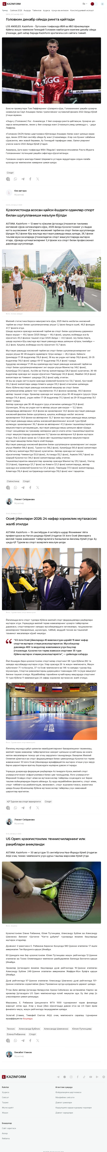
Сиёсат (5, 1097)
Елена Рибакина (16, 1034)
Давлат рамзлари (63, 1102)
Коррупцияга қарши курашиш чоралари (73, 1107)
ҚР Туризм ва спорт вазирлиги (24, 801)
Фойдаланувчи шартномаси (68, 1092)
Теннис (11, 1029)
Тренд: (5, 10)
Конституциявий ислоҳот (82, 10)
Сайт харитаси (9, 1128)
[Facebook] (30, 179)
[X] (38, 179)
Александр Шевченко (56, 1029)
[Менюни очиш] (102, 4)
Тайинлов (36, 10)
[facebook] (77, 1077)
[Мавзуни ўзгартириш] (94, 4)
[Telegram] (23, 179)
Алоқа (5, 1133)
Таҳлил (5, 1102)
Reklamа (6, 1138)
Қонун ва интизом (60, 10)
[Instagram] (8, 179)
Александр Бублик (29, 1029)
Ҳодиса (46, 10)
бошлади (27, 1018)
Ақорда (27, 10)
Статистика (13, 481)
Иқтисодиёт (8, 1107)
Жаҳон (5, 1112)
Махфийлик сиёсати (64, 1097)
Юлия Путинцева (81, 1029)
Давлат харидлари (64, 1112)
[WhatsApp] (15, 179)
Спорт (10, 173)
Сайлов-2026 (16, 10)
